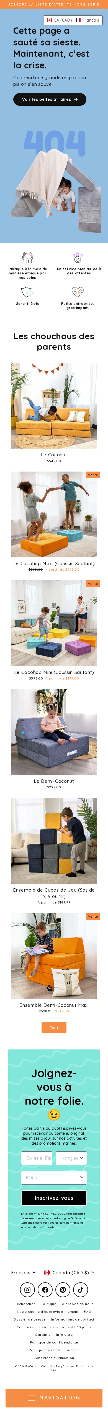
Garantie (42, 1334)
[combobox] (69, 1158)
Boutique (48, 1304)
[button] (73, 20)
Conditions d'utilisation (54, 1358)
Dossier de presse (30, 1319)
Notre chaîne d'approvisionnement (48, 1311)
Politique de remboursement (54, 1350)
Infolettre (64, 1334)
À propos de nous (78, 1304)
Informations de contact (72, 1319)
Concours (25, 1327)
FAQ (87, 1311)
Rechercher (24, 1304)
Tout (54, 1027)
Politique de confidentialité (54, 1342)
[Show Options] (81, 1158)
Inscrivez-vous (54, 1197)
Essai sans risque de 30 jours (65, 1327)
